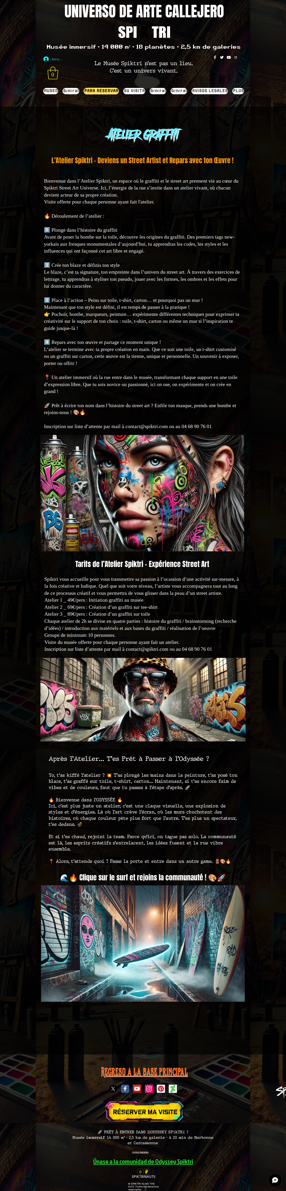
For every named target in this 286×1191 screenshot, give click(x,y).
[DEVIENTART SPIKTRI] (173, 1089)
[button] (53, 73)
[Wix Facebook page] (125, 1089)
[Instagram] (235, 57)
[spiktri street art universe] (161, 1089)
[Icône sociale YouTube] (137, 1089)
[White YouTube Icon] (228, 57)
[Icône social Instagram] (149, 1089)
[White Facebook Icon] (215, 57)
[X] (113, 1089)
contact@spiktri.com (146, 426)
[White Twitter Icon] (221, 57)
